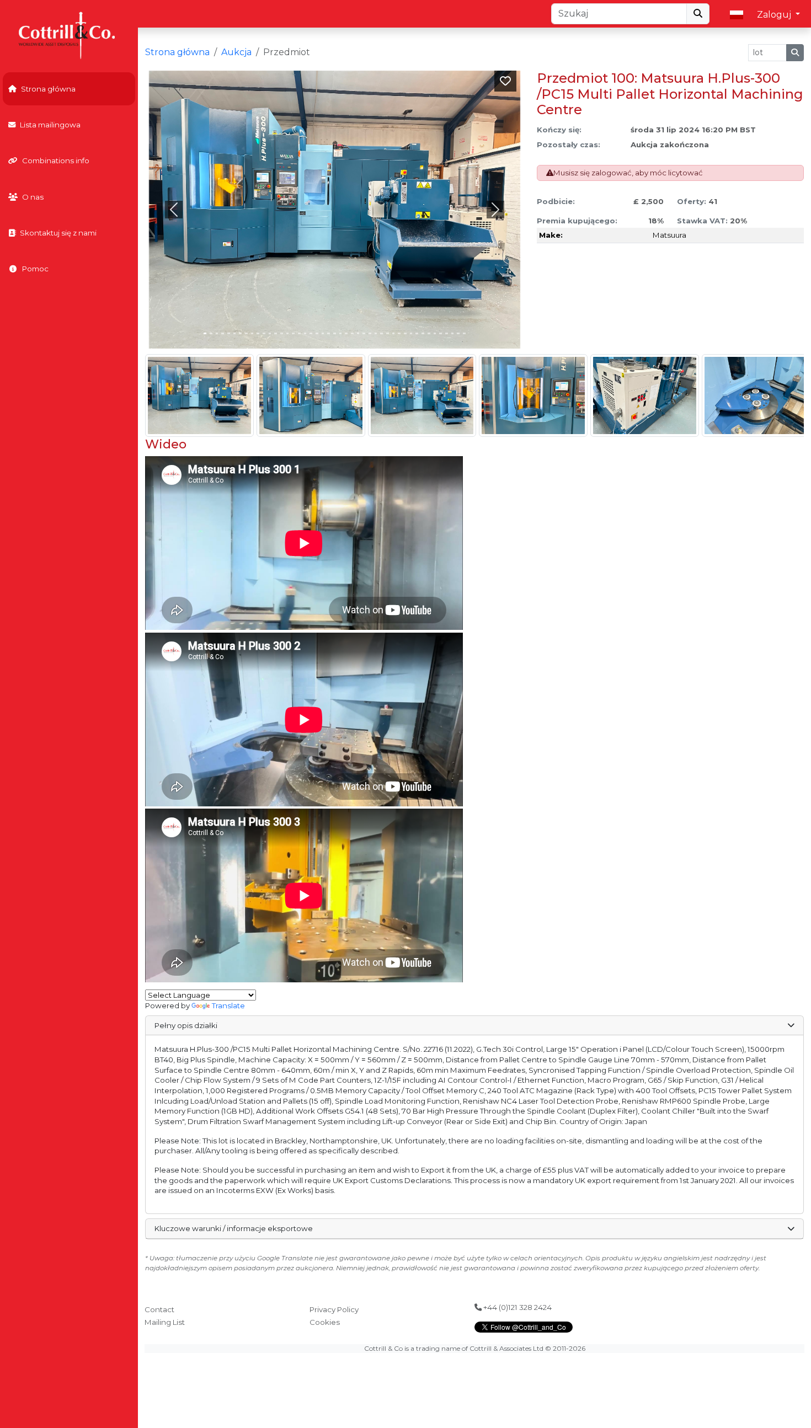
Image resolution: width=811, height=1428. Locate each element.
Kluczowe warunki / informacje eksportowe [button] (233, 1228)
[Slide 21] (328, 333)
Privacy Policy (334, 1309)
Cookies (325, 1322)
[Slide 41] (446, 333)
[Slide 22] (334, 333)
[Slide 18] (311, 333)
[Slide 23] (340, 333)
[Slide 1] (211, 333)
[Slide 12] (275, 333)
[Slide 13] (281, 333)
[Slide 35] (411, 333)
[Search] (697, 13)
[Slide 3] (222, 333)
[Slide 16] (299, 333)
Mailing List (165, 1322)
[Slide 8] (252, 333)
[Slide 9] (258, 333)
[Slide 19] (317, 333)
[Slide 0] (205, 333)
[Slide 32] (393, 333)
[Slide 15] (293, 333)
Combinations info (55, 160)
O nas (33, 196)
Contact (159, 1309)
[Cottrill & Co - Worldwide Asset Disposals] (69, 34)
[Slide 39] (435, 333)
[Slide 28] (370, 333)
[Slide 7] (246, 333)
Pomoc (35, 268)
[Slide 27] (363, 333)
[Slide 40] (440, 333)
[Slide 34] (405, 333)
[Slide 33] (399, 333)
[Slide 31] (387, 333)
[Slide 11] (270, 333)
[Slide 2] (217, 333)
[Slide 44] (464, 333)
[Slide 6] (240, 333)
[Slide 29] (376, 333)
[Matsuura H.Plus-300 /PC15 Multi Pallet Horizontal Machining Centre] (199, 395)
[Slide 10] (264, 333)
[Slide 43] (458, 333)
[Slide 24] (346, 333)
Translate (228, 1005)
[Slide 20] (323, 333)
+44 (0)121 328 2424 (517, 1307)
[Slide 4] (228, 333)
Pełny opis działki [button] (185, 1025)
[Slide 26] (358, 333)
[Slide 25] (352, 333)
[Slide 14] (287, 333)
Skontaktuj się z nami (58, 232)
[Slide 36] (416, 333)
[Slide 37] (422, 333)
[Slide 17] (305, 333)
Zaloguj (775, 14)
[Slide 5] (234, 333)
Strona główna (48, 88)
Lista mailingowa (50, 124)
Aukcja (236, 52)
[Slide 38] (429, 333)
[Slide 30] (381, 333)
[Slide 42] (452, 333)
